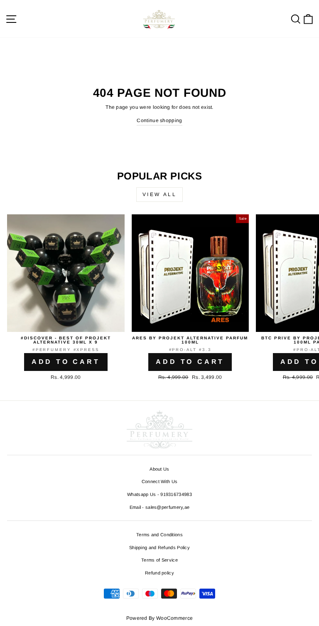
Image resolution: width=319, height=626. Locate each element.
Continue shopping (159, 120)
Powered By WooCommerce (159, 618)
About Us (159, 468)
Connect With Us (160, 481)
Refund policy (159, 572)
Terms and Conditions (159, 534)
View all (159, 194)
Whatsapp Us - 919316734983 (159, 494)
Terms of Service (159, 559)
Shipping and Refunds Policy (159, 547)
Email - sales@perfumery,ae (160, 507)
